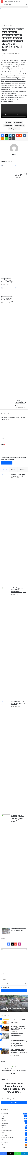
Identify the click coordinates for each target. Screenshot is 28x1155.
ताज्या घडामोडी (5, 1135)
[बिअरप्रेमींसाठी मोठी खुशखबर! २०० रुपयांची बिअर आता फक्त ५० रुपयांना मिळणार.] (5, 1028)
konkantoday (8, 125)
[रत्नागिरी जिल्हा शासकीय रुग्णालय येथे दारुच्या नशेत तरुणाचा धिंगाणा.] (21, 343)
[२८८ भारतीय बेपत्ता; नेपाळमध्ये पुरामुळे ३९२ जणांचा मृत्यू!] (6, 931)
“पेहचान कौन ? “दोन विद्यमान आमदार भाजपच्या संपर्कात (18, 475)
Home (4, 25)
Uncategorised (5, 1123)
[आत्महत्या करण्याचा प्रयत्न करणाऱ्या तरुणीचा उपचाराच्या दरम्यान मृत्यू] (6, 757)
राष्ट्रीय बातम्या (5, 1116)
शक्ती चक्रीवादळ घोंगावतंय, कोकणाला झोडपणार (17, 1034)
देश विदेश (4, 1120)
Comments (23, 469)
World (3, 1144)
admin (5, 53)
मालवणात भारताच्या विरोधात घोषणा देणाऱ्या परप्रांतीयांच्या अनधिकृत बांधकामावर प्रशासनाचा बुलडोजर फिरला (19, 1051)
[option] (14, 1003)
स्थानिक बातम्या (9, 25)
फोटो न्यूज (4, 1125)
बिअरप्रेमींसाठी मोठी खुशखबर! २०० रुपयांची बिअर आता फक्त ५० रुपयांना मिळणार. (18, 1028)
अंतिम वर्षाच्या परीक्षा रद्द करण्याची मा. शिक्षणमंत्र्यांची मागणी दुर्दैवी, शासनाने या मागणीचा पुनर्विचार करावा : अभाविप (17, 818)
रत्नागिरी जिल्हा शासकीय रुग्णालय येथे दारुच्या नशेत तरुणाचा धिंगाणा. (20, 403)
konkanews (18, 122)
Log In (14, 990)
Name (3, 438)
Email (3, 444)
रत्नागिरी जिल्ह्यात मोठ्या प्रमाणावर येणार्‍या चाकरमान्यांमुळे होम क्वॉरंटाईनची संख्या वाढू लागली (18, 590)
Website (3, 451)
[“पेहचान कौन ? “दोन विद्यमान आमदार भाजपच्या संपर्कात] (6, 530)
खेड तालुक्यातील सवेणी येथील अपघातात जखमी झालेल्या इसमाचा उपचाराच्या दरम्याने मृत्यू (7, 299)
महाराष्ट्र (3, 1118)
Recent (13, 469)
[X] (6, 135)
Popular (4, 469)
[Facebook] (2, 135)
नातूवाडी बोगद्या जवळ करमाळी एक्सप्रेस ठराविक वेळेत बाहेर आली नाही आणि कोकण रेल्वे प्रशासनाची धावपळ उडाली (19, 1043)
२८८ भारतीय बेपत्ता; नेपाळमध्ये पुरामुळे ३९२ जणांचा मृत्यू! (18, 929)
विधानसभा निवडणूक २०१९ (7, 1130)
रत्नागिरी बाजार (5, 1142)
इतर (3, 1132)
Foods (3, 1147)
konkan (9, 122)
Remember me (5, 987)
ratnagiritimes (14, 129)
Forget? (24, 983)
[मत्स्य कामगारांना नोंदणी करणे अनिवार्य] (21, 169)
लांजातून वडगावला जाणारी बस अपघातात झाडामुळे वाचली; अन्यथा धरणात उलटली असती (7, 281)
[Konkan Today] (7, 4)
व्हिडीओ (3, 1140)
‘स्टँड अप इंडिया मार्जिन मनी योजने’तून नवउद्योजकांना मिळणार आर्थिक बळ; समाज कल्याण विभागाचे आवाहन (13, 1008)
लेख (3, 1128)
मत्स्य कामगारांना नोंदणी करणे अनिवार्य (21, 174)
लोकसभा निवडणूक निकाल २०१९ (8, 1137)
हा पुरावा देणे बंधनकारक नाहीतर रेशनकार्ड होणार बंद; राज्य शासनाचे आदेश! (18, 1021)
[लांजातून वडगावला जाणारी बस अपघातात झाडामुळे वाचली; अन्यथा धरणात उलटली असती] (7, 221)
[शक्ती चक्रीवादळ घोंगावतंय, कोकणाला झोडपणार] (5, 1036)
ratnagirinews (20, 125)
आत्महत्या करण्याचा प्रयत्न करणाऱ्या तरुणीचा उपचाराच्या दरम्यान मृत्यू (18, 703)
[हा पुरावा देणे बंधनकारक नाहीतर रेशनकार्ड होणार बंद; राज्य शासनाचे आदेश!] (5, 1021)
